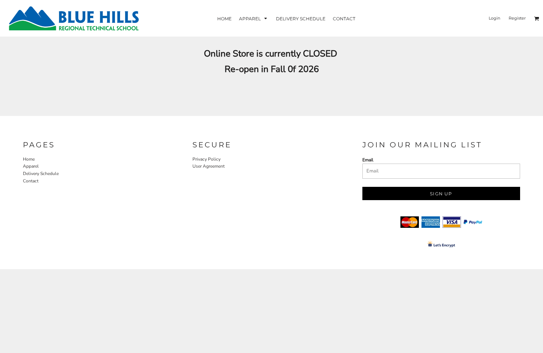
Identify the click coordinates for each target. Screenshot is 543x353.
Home (29, 159)
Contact (30, 181)
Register (517, 18)
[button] (253, 18)
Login (494, 18)
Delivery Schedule (41, 173)
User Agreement (208, 166)
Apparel (31, 166)
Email (367, 160)
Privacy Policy (206, 159)
